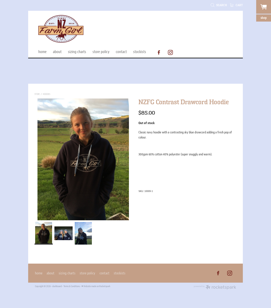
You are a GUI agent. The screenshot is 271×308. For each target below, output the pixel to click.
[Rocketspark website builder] (215, 287)
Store (37, 94)
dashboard (57, 286)
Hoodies (46, 94)
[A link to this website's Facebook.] (158, 52)
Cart (239, 5)
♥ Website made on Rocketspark (96, 286)
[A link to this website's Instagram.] (170, 52)
